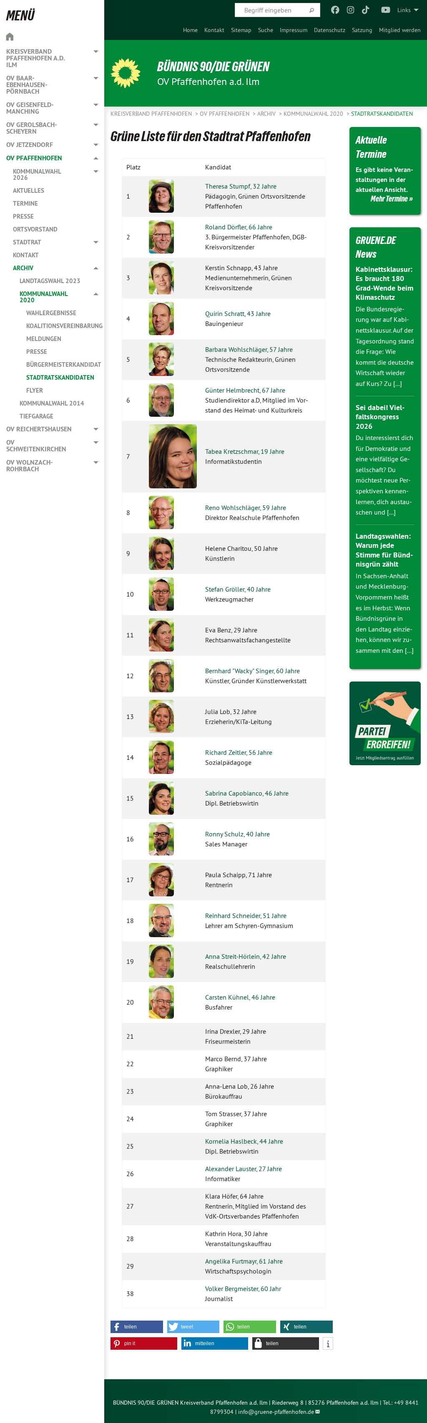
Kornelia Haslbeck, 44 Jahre (244, 1141)
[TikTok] (366, 10)
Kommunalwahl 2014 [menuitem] (52, 403)
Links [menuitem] (404, 10)
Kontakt (214, 30)
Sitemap (241, 30)
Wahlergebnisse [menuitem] (51, 313)
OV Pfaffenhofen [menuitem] (34, 158)
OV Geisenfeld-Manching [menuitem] (30, 108)
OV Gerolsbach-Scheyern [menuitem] (31, 128)
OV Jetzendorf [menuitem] (29, 144)
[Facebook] (335, 10)
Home (190, 30)
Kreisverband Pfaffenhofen (152, 113)
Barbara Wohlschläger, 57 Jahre (249, 349)
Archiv (267, 113)
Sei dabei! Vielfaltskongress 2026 (380, 417)
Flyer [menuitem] (34, 390)
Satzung (362, 30)
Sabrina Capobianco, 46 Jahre (247, 793)
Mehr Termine (389, 198)
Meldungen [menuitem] (43, 339)
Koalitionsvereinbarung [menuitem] (64, 326)
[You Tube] (386, 10)
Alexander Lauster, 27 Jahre (243, 1168)
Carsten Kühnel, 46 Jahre (240, 997)
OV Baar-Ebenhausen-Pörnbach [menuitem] (27, 85)
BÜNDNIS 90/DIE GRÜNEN (213, 66)
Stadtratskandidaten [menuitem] (60, 377)
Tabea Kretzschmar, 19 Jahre (244, 451)
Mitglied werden (400, 30)
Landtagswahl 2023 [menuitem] (50, 281)
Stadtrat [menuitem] (27, 242)
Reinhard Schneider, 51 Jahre (245, 915)
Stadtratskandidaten (382, 113)
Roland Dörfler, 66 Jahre (238, 227)
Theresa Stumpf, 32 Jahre (240, 186)
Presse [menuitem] (23, 216)
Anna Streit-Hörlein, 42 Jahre (245, 956)
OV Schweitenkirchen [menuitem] (36, 445)
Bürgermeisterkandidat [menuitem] (63, 364)
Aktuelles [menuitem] (28, 190)
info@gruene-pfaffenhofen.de (276, 1412)
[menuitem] (190, 30)
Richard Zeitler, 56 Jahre (238, 752)
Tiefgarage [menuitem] (36, 416)
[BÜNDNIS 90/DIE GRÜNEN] (126, 73)
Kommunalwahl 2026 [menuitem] (37, 174)
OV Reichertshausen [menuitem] (39, 429)
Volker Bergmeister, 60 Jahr (243, 1288)
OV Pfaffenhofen (225, 113)
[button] (137, 1327)
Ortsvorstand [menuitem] (35, 229)
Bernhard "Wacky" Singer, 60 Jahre (252, 671)
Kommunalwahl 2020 (314, 113)
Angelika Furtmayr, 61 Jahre (244, 1261)
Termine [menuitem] (25, 203)
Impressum (293, 30)
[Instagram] (350, 10)
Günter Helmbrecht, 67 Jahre (245, 390)
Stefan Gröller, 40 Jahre (238, 589)
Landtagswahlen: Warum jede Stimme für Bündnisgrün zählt (384, 550)
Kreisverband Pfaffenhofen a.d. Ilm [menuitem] (35, 58)
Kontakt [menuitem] (26, 255)
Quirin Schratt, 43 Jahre (238, 313)
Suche (265, 30)
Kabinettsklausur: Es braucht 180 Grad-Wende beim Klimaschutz (384, 283)
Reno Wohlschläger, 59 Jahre (245, 507)
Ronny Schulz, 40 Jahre (237, 834)
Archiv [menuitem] (23, 268)
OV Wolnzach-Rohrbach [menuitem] (29, 465)
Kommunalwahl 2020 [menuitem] (44, 297)
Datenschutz (329, 30)
